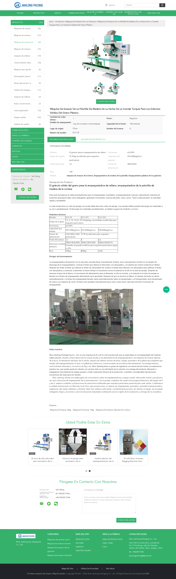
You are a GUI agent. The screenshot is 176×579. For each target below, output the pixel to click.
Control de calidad (114, 13)
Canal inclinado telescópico (27, 63)
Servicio (80, 547)
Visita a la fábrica (20, 136)
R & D (104, 547)
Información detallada (61, 139)
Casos (15, 157)
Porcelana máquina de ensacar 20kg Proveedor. (46, 574)
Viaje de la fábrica (95, 13)
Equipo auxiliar (27, 117)
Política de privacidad (89, 569)
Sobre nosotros (76, 13)
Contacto (17, 146)
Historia (80, 543)
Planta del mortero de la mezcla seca (28, 83)
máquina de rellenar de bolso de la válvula (28, 56)
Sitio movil (110, 569)
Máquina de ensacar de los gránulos (28, 42)
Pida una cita (154, 13)
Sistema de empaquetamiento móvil (28, 90)
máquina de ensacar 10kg (83, 410)
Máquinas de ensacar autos (27, 29)
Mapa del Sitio (67, 569)
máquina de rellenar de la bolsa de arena (28, 97)
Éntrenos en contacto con (133, 13)
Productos (38, 13)
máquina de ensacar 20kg (60, 410)
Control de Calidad (22, 141)
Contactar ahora (106, 101)
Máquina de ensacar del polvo (27, 49)
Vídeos (58, 13)
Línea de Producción (112, 539)
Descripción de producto (93, 139)
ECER (147, 574)
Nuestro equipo (83, 551)
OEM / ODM (107, 543)
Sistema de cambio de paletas (27, 124)
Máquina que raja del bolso (27, 70)
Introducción (82, 539)
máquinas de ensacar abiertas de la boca (113, 410)
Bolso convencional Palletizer (27, 104)
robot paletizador (27, 111)
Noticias (16, 151)
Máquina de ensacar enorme (27, 35)
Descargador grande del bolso (27, 76)
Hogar (20, 13)
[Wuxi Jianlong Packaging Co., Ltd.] (16, 189)
